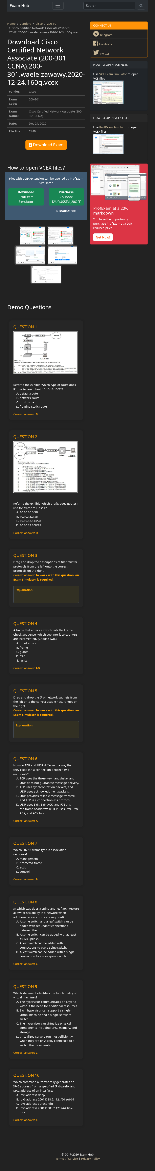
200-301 (52, 24)
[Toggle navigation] (58, 6)
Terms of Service (67, 1159)
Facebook (105, 44)
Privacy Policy (90, 1159)
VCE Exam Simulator (113, 74)
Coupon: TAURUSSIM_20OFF (66, 197)
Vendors (25, 24)
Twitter (104, 53)
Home (11, 24)
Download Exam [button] (48, 144)
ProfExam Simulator (26, 197)
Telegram (105, 35)
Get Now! (103, 237)
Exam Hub (19, 5)
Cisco (39, 24)
